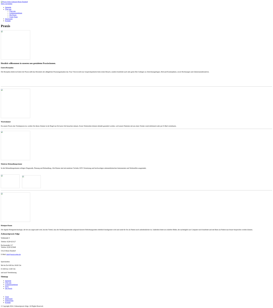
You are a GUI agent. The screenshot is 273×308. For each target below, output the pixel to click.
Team (7, 297)
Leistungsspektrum (15, 13)
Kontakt (8, 21)
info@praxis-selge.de (13, 254)
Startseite (8, 7)
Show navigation (6, 4)
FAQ (7, 286)
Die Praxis (12, 15)
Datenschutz (9, 300)
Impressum (8, 19)
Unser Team (13, 17)
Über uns (8, 9)
